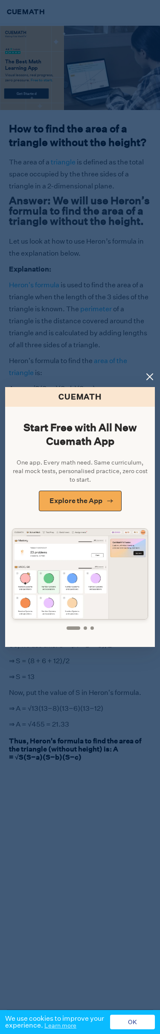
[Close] (150, 377)
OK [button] (132, 1022)
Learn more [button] (60, 1025)
